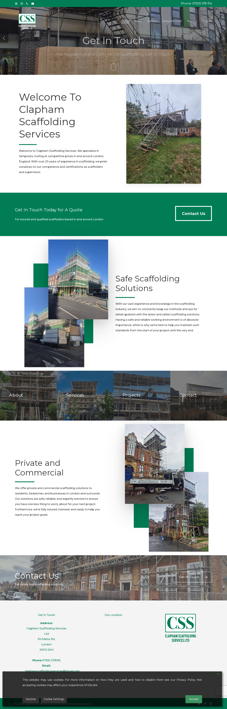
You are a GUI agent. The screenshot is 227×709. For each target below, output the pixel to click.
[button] (193, 213)
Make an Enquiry (127, 62)
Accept (194, 699)
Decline (31, 699)
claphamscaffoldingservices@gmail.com (52, 671)
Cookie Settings (54, 699)
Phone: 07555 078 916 (196, 3)
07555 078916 (51, 660)
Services (94, 62)
